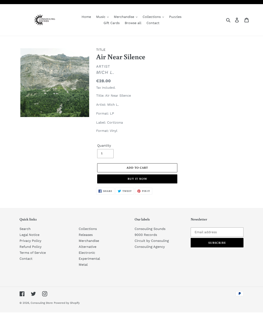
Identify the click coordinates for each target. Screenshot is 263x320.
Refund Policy (31, 247)
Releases (86, 235)
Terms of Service (33, 253)
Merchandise (89, 241)
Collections (88, 229)
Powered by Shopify (67, 302)
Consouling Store (42, 302)
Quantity (104, 145)
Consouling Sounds (150, 229)
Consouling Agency (150, 247)
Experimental (89, 259)
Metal (83, 265)
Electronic (87, 253)
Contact (26, 259)
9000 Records (146, 235)
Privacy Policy (30, 241)
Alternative (87, 247)
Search (25, 229)
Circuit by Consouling (152, 241)
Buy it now (137, 179)
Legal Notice (29, 235)
